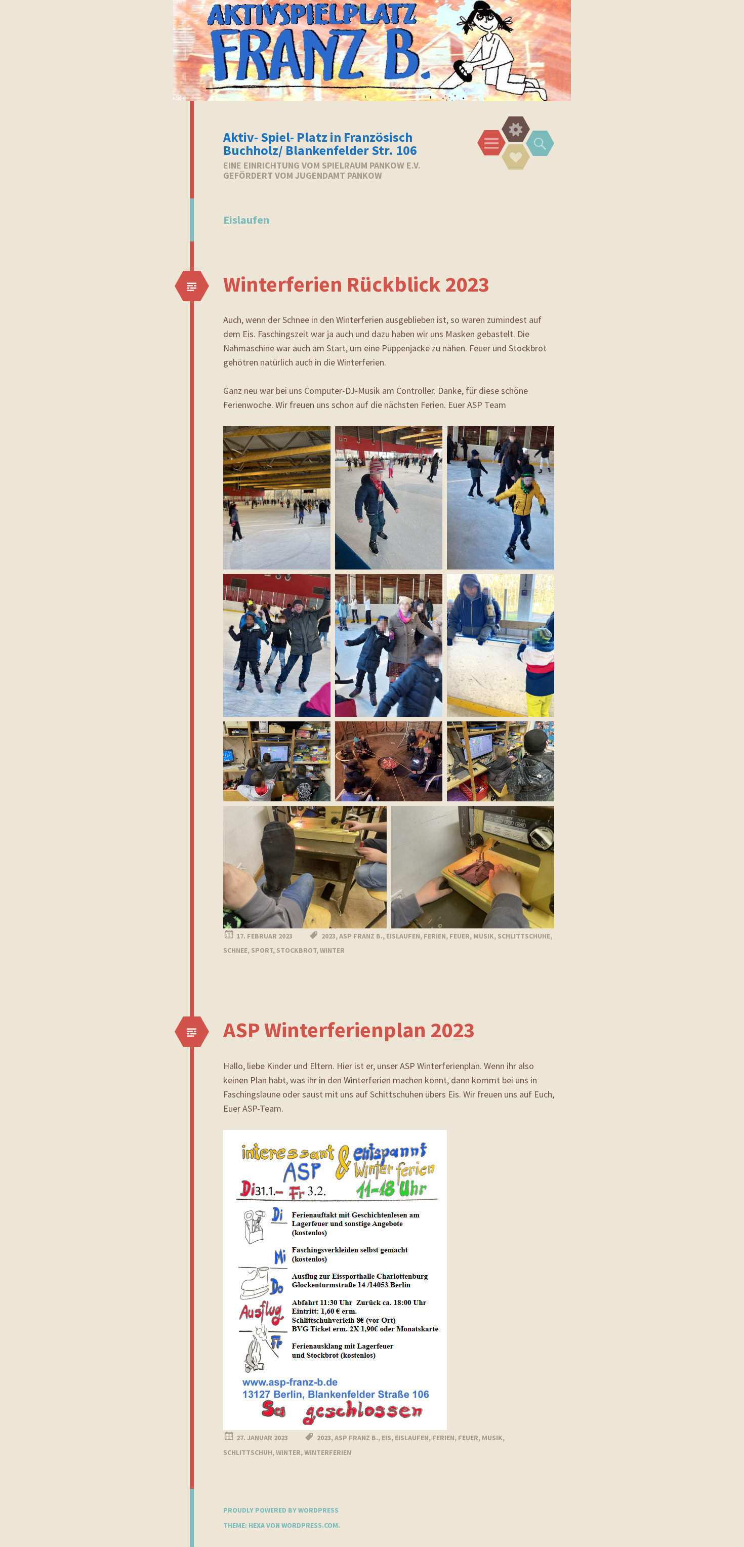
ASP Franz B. (361, 936)
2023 (328, 936)
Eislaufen (403, 936)
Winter (332, 950)
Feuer (459, 936)
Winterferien (327, 1452)
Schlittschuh (247, 1452)
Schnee (235, 950)
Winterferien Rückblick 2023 (356, 284)
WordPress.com (309, 1525)
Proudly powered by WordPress (281, 1510)
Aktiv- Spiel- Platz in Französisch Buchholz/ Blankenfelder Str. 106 (320, 143)
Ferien (435, 936)
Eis (386, 1437)
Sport (262, 950)
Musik (483, 936)
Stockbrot (296, 950)
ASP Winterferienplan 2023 (349, 1029)
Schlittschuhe (524, 936)
